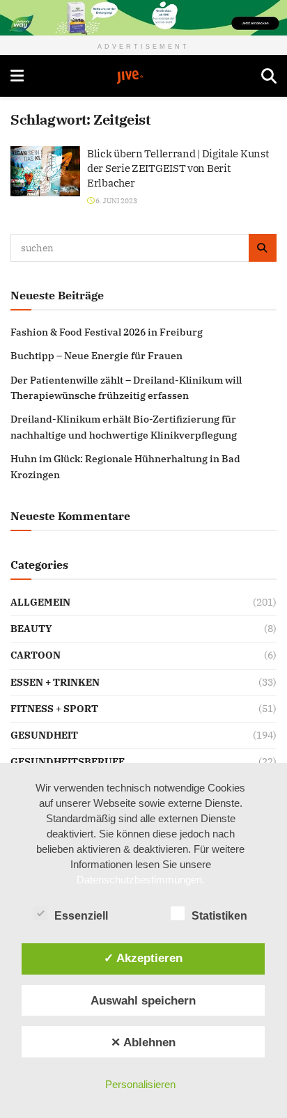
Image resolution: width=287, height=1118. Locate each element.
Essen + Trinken (55, 682)
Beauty (31, 628)
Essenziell (81, 916)
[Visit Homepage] (143, 77)
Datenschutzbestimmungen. (141, 879)
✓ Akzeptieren (143, 958)
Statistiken (219, 916)
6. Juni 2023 (115, 200)
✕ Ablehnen (143, 1042)
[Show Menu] (17, 76)
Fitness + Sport (54, 708)
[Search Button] (269, 76)
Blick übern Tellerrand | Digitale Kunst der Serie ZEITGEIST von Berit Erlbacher (177, 168)
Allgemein (40, 602)
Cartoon (35, 655)
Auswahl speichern (143, 1000)
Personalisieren (140, 1084)
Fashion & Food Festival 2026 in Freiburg (106, 332)
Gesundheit (44, 735)
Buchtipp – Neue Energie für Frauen (96, 355)
